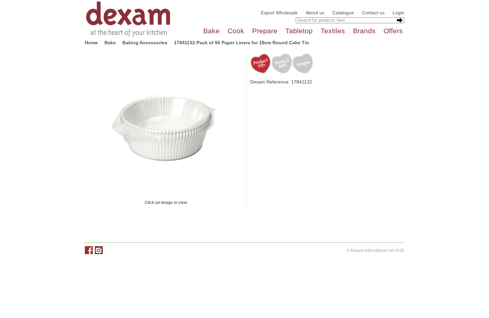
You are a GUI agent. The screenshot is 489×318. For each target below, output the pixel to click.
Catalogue (343, 12)
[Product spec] (281, 63)
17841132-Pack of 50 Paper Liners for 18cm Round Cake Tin (241, 42)
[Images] (302, 63)
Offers (393, 31)
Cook (236, 31)
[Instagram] (99, 250)
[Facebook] (89, 250)
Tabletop (299, 31)
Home (91, 42)
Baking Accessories (144, 42)
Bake (211, 31)
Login (398, 12)
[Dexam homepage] (128, 18)
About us (315, 12)
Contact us (373, 12)
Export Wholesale (279, 12)
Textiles (333, 31)
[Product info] (260, 63)
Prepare (264, 31)
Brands (364, 31)
